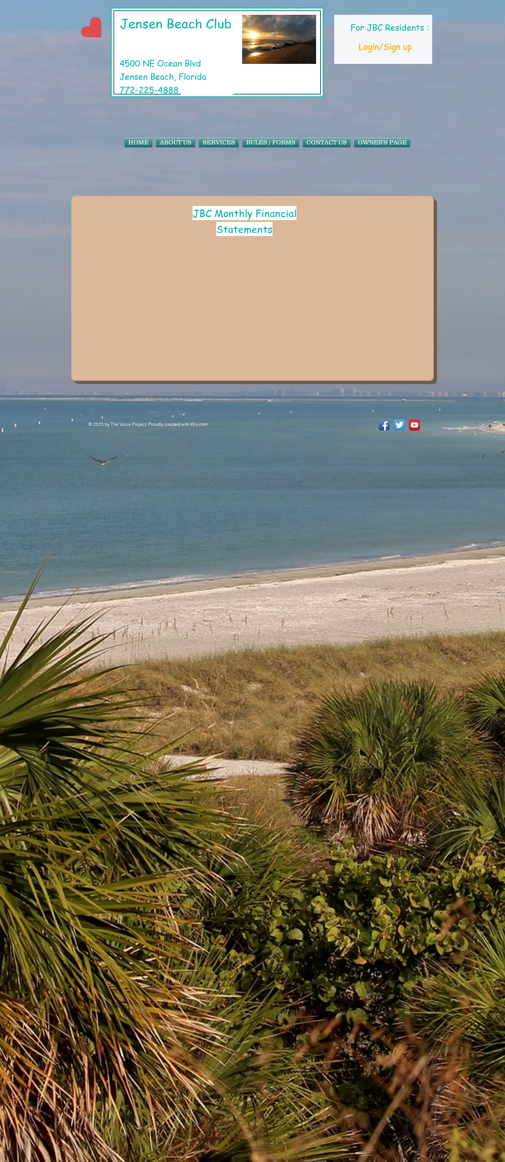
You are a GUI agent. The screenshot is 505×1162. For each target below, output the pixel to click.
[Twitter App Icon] (399, 425)
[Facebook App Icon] (384, 425)
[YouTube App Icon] (414, 425)
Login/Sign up (385, 46)
